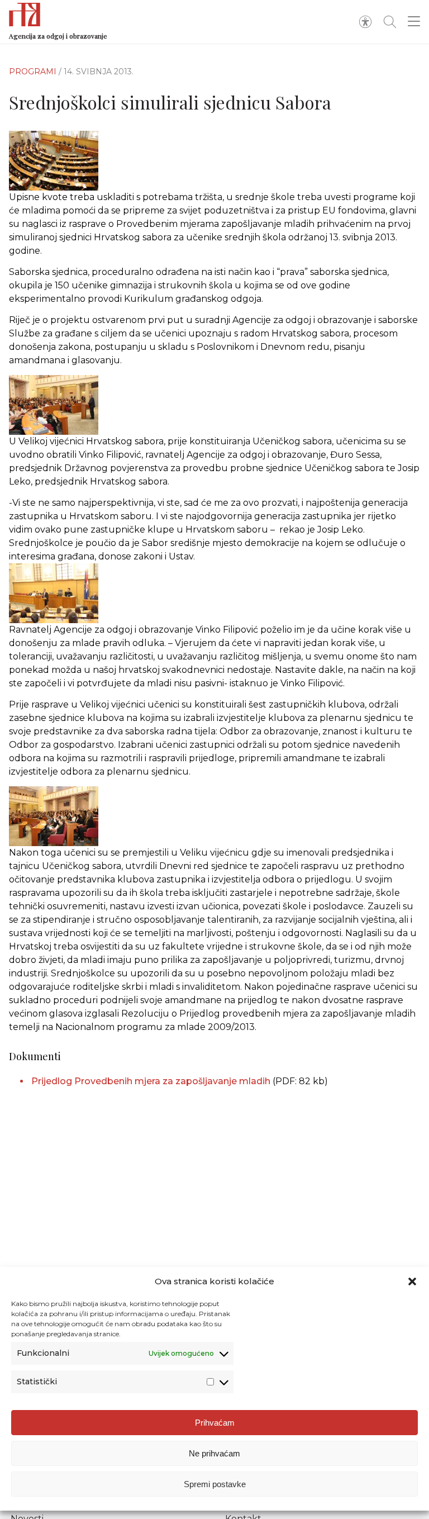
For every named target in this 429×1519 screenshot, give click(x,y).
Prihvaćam (215, 1422)
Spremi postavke (215, 1484)
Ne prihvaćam (214, 1453)
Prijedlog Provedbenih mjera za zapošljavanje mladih (150, 1081)
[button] (412, 1281)
